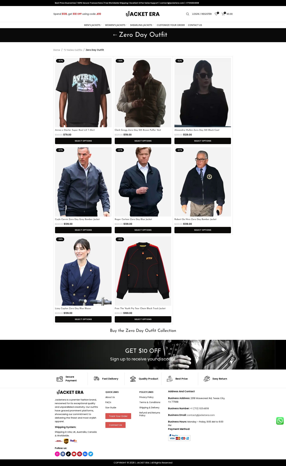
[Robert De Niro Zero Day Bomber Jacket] (202, 182)
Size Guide (110, 407)
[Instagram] (57, 454)
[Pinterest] (79, 454)
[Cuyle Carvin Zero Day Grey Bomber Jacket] (83, 182)
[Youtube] (74, 454)
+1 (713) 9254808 (199, 408)
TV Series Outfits (73, 49)
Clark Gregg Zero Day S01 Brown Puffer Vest (138, 130)
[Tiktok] (68, 454)
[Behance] (85, 454)
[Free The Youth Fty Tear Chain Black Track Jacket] (143, 271)
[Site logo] (143, 13)
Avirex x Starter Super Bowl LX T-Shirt (75, 130)
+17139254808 (192, 3)
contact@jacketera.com (172, 3)
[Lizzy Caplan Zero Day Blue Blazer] (83, 271)
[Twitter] (90, 454)
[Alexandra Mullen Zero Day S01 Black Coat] (202, 92)
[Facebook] (62, 454)
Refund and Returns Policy (149, 414)
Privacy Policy (146, 397)
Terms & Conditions (149, 402)
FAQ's (108, 402)
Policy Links (146, 392)
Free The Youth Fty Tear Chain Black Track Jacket (140, 308)
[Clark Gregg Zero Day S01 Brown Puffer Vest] (143, 92)
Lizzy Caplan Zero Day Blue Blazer (73, 308)
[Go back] (115, 35)
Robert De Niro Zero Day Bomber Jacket (195, 219)
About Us (110, 397)
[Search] (188, 14)
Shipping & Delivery (149, 407)
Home (56, 49)
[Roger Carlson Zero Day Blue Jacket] (143, 182)
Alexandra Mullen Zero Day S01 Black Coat (196, 130)
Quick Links (112, 392)
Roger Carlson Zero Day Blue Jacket (133, 219)
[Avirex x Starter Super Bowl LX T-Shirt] (83, 92)
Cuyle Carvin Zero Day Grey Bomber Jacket (77, 219)
